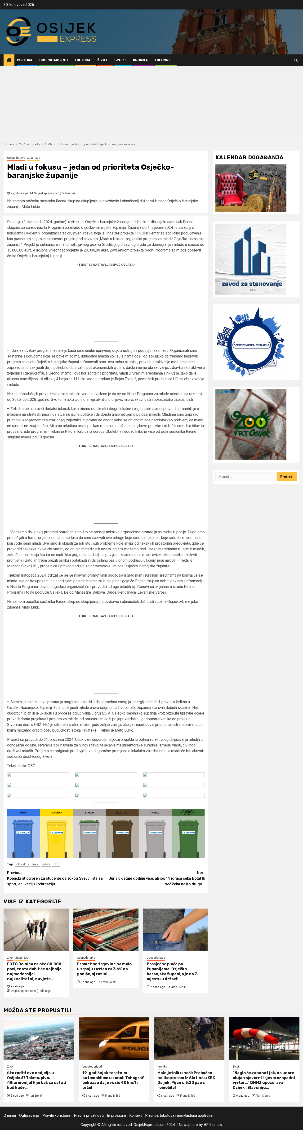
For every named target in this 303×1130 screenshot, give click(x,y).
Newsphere (188, 1124)
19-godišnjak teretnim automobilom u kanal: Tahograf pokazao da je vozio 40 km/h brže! (113, 1080)
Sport (120, 60)
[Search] (296, 60)
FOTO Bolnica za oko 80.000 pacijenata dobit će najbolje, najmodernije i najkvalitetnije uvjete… (34, 971)
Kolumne (163, 60)
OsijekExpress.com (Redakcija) (54, 193)
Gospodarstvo (53, 60)
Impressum (116, 1115)
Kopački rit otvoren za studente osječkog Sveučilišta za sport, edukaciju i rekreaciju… (55, 878)
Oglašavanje (29, 1115)
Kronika (140, 60)
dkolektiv (22, 864)
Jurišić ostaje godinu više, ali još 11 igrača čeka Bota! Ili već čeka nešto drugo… (157, 878)
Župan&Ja (33, 157)
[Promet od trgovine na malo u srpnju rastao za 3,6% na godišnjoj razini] (105, 930)
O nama (10, 1115)
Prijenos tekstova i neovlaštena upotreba (179, 1115)
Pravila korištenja (56, 1115)
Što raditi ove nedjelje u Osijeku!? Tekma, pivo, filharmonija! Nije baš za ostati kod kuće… (36, 1080)
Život (102, 60)
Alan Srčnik (178, 987)
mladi (46, 864)
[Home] (9, 60)
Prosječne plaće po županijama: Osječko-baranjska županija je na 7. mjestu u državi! (172, 971)
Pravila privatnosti (89, 1115)
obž (56, 864)
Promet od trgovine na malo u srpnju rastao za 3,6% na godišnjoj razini (104, 969)
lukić (35, 864)
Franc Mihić (108, 982)
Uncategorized (92, 1066)
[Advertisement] (151, 102)
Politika (24, 60)
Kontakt (135, 1115)
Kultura (82, 60)
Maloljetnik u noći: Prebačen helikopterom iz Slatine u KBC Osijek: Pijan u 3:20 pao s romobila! (186, 1080)
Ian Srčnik (36, 1095)
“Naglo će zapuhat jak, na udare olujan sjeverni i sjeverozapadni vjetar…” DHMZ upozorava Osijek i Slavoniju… (264, 1080)
